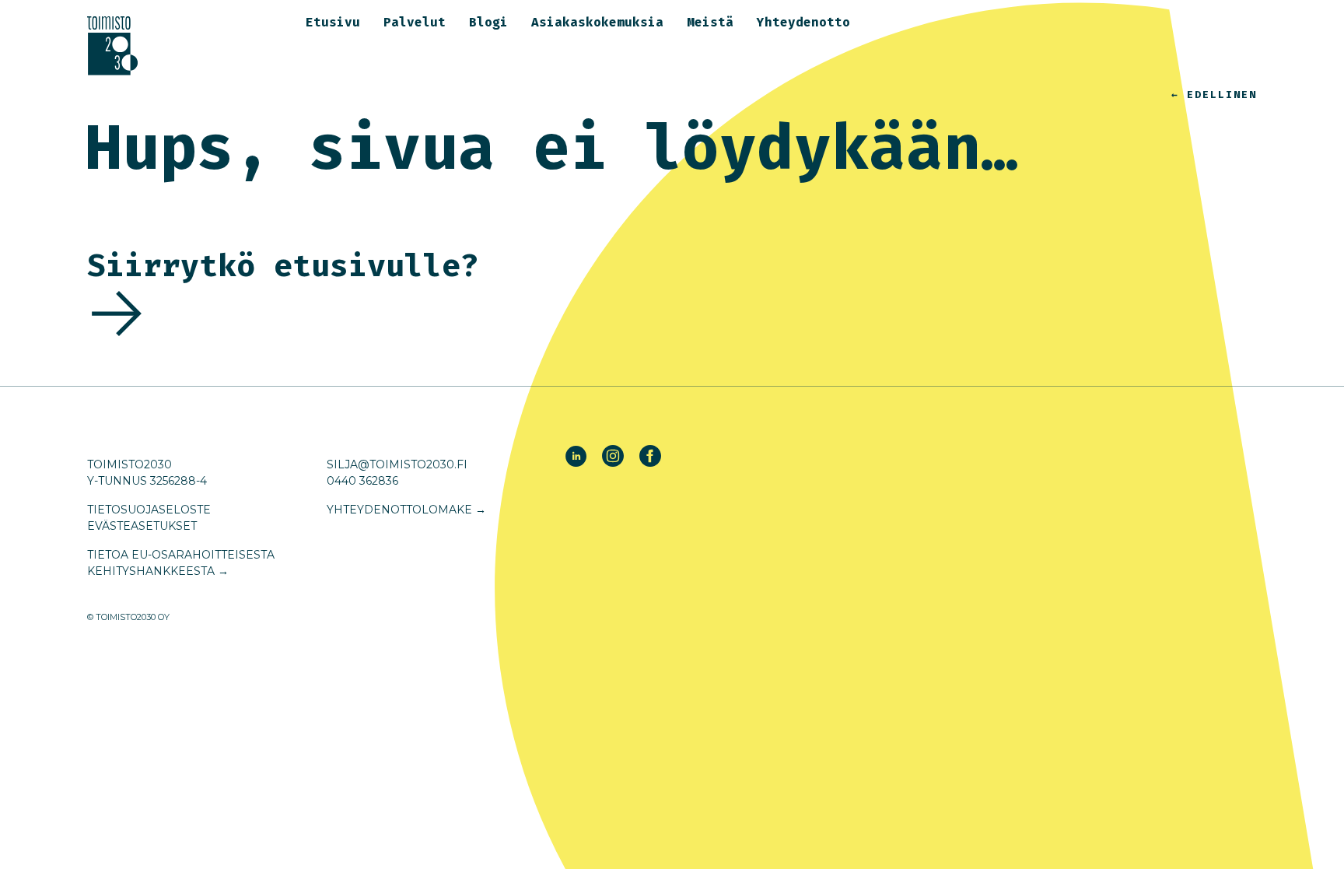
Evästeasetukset (142, 526)
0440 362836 (362, 481)
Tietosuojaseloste (149, 510)
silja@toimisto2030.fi (397, 464)
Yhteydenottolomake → (406, 510)
